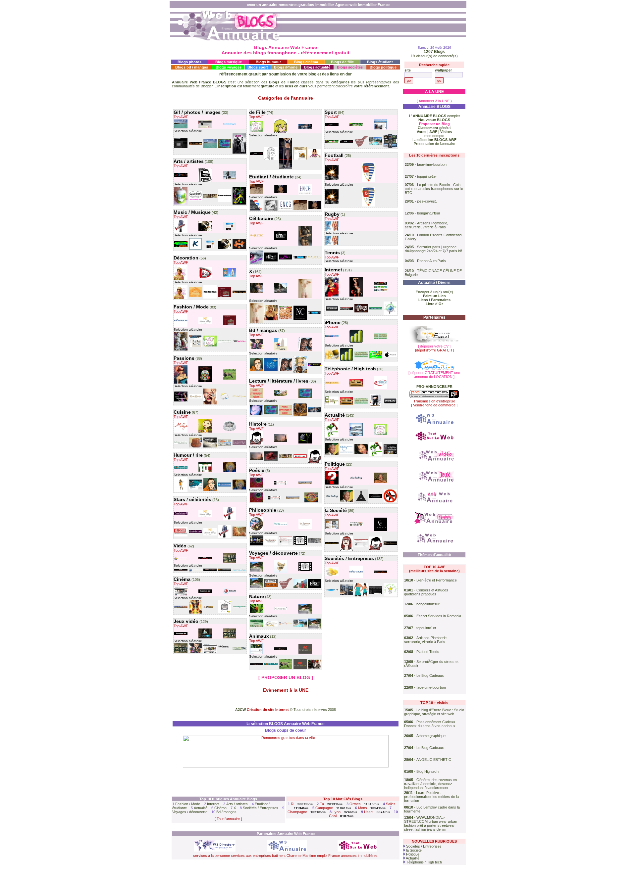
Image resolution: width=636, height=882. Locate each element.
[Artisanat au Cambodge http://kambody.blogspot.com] (195, 200)
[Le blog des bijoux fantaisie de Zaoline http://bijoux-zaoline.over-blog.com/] (181, 350)
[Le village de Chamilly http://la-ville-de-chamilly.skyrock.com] (300, 457)
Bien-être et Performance (436, 580)
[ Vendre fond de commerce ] (434, 405)
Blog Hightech (427, 771)
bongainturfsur (428, 213)
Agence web (346, 5)
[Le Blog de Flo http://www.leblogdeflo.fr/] (239, 649)
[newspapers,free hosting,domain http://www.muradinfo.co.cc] (271, 210)
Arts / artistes (237, 804)
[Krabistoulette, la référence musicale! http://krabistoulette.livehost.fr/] (195, 250)
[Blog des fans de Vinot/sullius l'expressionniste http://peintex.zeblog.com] (311, 502)
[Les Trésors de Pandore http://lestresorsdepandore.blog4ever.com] (195, 144)
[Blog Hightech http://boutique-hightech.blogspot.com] (356, 386)
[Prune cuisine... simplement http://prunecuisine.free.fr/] (300, 159)
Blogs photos (189, 62)
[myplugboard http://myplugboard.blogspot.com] (375, 309)
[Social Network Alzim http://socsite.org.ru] (229, 124)
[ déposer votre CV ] (434, 346)
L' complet (434, 116)
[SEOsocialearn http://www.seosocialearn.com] (380, 573)
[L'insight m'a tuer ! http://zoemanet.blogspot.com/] (271, 160)
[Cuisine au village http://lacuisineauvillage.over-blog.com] (195, 447)
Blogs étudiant (380, 62)
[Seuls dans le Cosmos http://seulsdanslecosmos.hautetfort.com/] (280, 649)
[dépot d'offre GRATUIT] (434, 350)
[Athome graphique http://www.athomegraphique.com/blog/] (361, 312)
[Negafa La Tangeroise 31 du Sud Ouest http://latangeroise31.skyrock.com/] (181, 279)
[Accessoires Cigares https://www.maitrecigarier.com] (239, 397)
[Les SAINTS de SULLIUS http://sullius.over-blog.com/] (256, 487)
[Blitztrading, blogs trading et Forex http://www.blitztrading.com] (356, 479)
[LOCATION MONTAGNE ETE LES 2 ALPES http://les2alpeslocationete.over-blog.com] (300, 626)
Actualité (200, 808)
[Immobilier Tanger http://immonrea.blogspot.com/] (346, 453)
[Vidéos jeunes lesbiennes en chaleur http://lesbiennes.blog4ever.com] (285, 319)
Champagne (297, 812)
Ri (292, 804)
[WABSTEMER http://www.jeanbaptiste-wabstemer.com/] (181, 148)
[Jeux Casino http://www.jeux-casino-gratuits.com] (205, 472)
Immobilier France (374, 5)
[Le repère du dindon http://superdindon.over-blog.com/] (280, 350)
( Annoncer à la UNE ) (434, 101)
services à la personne (211, 856)
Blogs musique (228, 62)
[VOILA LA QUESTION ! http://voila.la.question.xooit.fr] (332, 484)
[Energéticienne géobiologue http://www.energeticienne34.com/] (361, 453)
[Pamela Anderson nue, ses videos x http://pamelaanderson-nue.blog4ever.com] (239, 536)
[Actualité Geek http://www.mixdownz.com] (224, 651)
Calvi (333, 816)
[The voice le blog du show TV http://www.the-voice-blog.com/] (181, 232)
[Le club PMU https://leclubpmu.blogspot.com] (375, 358)
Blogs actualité (317, 67)
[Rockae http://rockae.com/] (361, 502)
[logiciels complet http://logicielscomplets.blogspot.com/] (332, 310)
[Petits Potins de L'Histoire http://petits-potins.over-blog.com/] (210, 197)
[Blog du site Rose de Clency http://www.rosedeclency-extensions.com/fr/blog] (205, 324)
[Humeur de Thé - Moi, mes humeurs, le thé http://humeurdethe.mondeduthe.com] (305, 443)
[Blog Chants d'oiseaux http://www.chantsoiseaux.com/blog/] (271, 626)
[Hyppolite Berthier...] (256, 444)
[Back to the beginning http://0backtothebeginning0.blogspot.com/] (305, 128)
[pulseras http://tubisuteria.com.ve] (224, 342)
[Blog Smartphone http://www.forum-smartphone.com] (332, 337)
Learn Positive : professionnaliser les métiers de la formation (431, 797)
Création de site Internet (268, 710)
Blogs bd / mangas (191, 67)
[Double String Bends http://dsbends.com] (239, 248)
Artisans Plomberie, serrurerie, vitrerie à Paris (426, 225)
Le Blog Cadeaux (430, 675)
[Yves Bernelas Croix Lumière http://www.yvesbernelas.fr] (256, 545)
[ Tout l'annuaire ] (228, 819)
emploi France (328, 856)
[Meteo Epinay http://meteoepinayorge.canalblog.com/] (224, 400)
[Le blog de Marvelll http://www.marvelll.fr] (195, 613)
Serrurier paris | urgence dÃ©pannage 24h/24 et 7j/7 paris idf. (434, 249)
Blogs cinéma (306, 62)
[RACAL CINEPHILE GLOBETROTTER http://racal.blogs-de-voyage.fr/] (300, 544)
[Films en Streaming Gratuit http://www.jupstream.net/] (210, 607)
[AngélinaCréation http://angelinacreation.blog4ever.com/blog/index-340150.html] (224, 296)
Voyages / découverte (189, 812)
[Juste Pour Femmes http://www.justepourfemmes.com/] (239, 343)
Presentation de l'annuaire (434, 144)
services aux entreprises (251, 856)
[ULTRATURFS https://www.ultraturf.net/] (356, 125)
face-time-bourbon (432, 164)
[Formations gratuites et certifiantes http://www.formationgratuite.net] (256, 210)
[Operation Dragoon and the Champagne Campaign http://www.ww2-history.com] (346, 309)
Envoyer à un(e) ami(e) (434, 292)
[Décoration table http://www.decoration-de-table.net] (332, 529)
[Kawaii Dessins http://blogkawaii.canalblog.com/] (280, 132)
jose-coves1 (427, 201)
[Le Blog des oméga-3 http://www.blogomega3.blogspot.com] (332, 576)
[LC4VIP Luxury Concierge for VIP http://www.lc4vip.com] (390, 544)
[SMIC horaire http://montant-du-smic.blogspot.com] (375, 593)
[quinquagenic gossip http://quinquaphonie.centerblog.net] (229, 179)
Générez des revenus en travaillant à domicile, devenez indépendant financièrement (430, 784)
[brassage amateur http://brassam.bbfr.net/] (229, 430)
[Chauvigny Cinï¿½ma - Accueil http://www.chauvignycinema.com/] (181, 607)
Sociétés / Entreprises (260, 808)
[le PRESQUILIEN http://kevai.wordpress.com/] (375, 497)
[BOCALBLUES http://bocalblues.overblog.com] (181, 468)
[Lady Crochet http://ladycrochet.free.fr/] (195, 398)
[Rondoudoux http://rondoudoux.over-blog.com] (224, 202)
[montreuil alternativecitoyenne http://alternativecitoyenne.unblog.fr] (332, 454)
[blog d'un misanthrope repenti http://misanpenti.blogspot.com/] (332, 436)
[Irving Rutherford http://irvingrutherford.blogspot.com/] (256, 414)
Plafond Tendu (427, 652)
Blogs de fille (342, 62)
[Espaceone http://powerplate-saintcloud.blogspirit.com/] (256, 154)
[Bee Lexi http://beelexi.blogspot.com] (314, 157)
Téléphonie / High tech (423, 862)
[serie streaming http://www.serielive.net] (239, 571)
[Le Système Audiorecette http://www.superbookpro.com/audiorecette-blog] (280, 395)
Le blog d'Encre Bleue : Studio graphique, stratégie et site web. (434, 712)
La (434, 140)
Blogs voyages (228, 67)
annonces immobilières (359, 856)
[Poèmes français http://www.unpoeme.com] (256, 397)
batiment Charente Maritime (294, 856)
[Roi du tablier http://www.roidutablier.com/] (181, 326)
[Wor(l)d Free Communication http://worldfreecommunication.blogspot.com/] (332, 404)
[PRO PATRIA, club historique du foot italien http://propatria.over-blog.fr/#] (368, 181)
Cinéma (220, 808)
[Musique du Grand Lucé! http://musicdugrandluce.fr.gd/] (239, 204)
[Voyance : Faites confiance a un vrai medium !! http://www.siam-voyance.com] (256, 530)
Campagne (324, 808)
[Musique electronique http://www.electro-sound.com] (356, 436)
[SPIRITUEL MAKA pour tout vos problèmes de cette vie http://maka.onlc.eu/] (332, 179)
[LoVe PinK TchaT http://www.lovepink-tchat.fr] (285, 259)
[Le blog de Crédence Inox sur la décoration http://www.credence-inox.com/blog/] (346, 594)
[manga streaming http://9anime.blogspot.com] (205, 558)
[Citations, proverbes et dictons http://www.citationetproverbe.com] (256, 194)
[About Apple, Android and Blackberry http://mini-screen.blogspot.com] (380, 339)
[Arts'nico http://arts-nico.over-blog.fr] (314, 365)
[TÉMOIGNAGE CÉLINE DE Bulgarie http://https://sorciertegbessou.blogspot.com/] (314, 668)
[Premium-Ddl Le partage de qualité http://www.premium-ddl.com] (205, 592)
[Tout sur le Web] (434, 441)
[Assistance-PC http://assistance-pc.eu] (375, 407)
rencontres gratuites (296, 5)
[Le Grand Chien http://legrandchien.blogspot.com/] (224, 445)
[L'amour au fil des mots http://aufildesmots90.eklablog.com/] (300, 416)
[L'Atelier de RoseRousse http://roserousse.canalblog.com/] (181, 383)
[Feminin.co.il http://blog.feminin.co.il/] (181, 514)
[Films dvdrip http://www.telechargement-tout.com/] (181, 595)
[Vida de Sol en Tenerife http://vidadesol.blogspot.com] (285, 588)
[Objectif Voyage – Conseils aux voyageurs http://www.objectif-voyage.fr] (271, 586)
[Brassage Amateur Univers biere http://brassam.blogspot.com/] (210, 447)
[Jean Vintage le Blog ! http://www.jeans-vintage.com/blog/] (195, 346)
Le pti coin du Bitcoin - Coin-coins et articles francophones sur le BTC (434, 189)
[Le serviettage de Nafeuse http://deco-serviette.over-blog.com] (181, 204)
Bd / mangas (226, 812)
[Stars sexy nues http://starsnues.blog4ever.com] (271, 320)
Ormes (355, 804)
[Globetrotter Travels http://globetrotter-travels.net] (300, 587)
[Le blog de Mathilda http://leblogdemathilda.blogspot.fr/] (239, 153)
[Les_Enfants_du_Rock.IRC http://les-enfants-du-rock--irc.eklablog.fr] (205, 230)
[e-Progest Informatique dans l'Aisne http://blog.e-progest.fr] (380, 389)
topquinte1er (427, 176)
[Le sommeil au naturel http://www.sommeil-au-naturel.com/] (280, 610)
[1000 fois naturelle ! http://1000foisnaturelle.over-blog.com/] (224, 147)
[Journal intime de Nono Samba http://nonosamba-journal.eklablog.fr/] (305, 350)
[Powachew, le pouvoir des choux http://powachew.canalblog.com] (181, 491)
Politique (412, 854)
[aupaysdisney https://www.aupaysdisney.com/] (285, 624)
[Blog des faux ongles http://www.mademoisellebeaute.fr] (210, 404)
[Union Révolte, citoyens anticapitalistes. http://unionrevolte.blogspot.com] (314, 542)
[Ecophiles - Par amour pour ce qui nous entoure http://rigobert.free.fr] (256, 612)
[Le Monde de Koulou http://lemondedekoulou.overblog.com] (300, 373)
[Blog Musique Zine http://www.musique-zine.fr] (181, 536)
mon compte (434, 136)
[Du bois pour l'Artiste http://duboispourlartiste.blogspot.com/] (256, 626)
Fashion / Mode (187, 804)
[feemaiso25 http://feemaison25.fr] (195, 296)
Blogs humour (268, 62)
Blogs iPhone (285, 67)
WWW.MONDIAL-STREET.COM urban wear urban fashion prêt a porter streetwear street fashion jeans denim (430, 823)
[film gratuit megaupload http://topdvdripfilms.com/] (224, 613)
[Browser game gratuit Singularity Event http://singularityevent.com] (205, 638)
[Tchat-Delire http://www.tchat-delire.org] (256, 263)
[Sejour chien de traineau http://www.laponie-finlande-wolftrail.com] (390, 147)
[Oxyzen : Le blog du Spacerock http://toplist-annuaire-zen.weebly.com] (229, 230)
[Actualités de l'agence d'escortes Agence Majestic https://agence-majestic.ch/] (256, 236)
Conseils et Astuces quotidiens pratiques (426, 592)
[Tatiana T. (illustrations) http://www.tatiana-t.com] (346, 550)
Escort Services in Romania (438, 616)
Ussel (368, 812)
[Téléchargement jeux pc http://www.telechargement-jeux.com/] (390, 453)
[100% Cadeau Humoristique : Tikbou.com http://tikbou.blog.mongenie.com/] (229, 276)
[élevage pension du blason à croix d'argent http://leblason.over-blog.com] (229, 379)
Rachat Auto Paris (431, 261)
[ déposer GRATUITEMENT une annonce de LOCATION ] (434, 375)
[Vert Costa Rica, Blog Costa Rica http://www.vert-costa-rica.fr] (256, 653)
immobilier (324, 5)
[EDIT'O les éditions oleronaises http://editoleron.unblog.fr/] (305, 484)
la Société (413, 850)
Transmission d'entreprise (434, 401)
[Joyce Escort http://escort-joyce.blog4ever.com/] (285, 168)
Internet (213, 804)
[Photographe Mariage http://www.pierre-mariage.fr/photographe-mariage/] (205, 127)
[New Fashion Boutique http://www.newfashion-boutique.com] (280, 239)
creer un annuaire (262, 5)
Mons (362, 808)
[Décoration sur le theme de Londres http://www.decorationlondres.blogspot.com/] (205, 277)
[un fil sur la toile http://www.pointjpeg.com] (210, 490)
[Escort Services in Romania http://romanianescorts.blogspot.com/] (305, 245)
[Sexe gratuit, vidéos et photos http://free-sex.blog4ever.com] (256, 293)
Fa (322, 804)
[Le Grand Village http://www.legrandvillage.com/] (380, 482)
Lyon (337, 812)
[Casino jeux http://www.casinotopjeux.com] (380, 291)
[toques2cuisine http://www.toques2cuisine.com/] (205, 432)
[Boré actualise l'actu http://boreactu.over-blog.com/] (271, 371)
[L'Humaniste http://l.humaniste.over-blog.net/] (285, 544)
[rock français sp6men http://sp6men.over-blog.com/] (205, 181)
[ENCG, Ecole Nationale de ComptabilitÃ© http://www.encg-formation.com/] (305, 194)
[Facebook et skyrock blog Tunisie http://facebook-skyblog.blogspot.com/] (332, 296)
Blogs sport (257, 67)
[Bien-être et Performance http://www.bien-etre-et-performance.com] (280, 525)
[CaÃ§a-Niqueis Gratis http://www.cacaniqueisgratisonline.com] (229, 562)
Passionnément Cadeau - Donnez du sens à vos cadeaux (430, 724)
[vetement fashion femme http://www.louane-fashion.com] (361, 596)
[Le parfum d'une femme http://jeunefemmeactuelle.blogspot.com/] (271, 460)
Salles (391, 804)
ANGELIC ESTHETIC (433, 760)
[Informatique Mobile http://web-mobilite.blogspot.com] (332, 359)
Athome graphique (431, 736)
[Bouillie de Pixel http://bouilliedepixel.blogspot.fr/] (195, 653)
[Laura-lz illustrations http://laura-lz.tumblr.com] (280, 193)
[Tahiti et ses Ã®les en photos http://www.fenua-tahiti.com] (181, 128)
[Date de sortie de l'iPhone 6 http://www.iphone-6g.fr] (390, 356)
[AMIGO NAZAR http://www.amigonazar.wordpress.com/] (280, 484)
